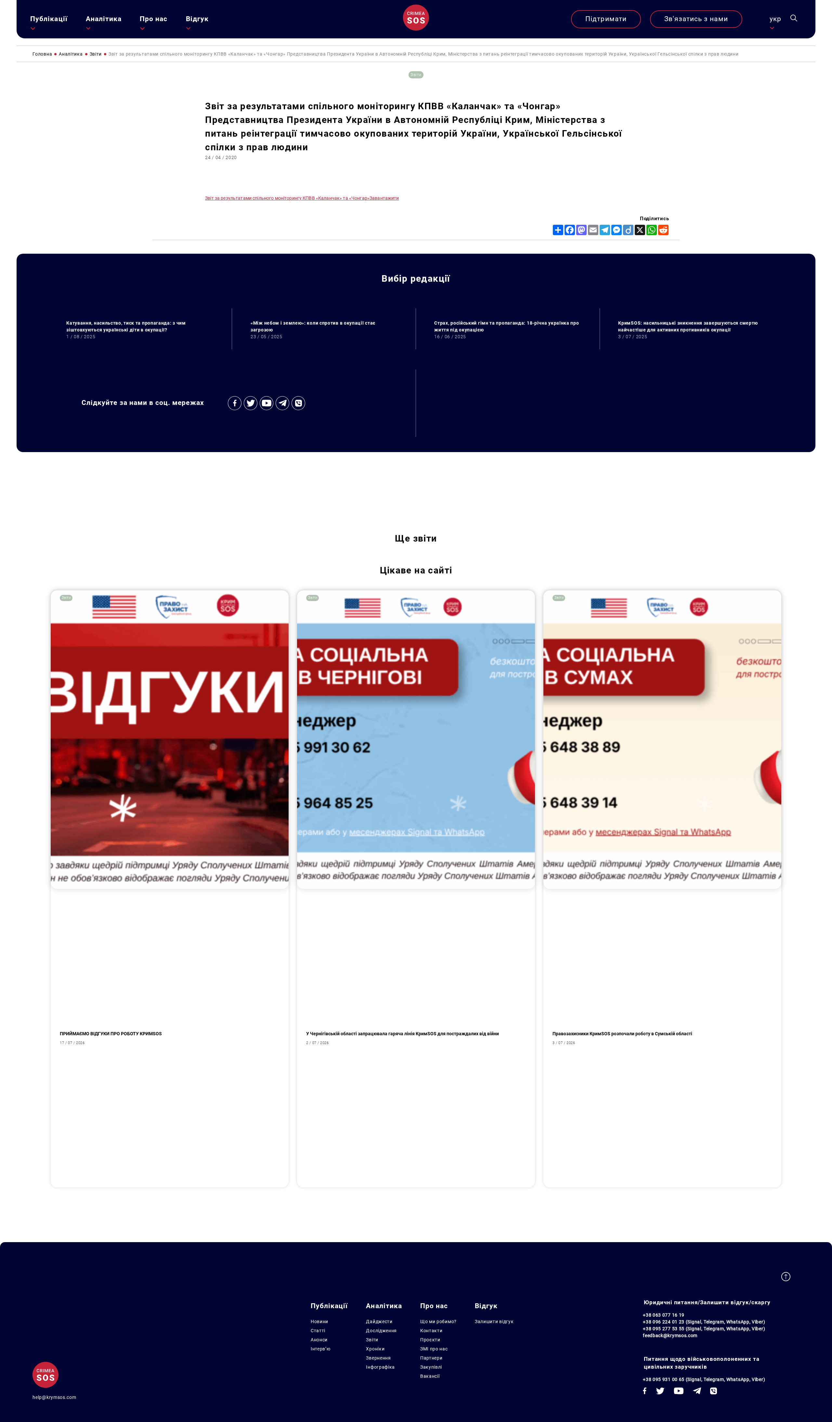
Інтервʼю (321, 1348)
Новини (319, 1321)
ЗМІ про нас (434, 1348)
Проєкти (430, 1339)
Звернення (378, 1358)
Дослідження (381, 1330)
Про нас (153, 19)
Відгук (197, 19)
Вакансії (430, 1376)
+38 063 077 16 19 (663, 1315)
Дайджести (379, 1321)
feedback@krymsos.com (670, 1335)
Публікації (49, 19)
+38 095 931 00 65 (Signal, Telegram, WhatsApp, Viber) (704, 1379)
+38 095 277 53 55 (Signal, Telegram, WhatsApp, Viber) (704, 1328)
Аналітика (104, 19)
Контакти (431, 1330)
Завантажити (384, 198)
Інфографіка (380, 1367)
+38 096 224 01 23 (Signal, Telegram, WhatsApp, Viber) (704, 1321)
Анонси (319, 1339)
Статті (318, 1330)
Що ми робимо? (438, 1321)
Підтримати (606, 19)
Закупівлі (431, 1367)
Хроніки (375, 1348)
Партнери (431, 1358)
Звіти (372, 1339)
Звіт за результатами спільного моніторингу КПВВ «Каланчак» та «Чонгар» (287, 198)
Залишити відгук (494, 1321)
